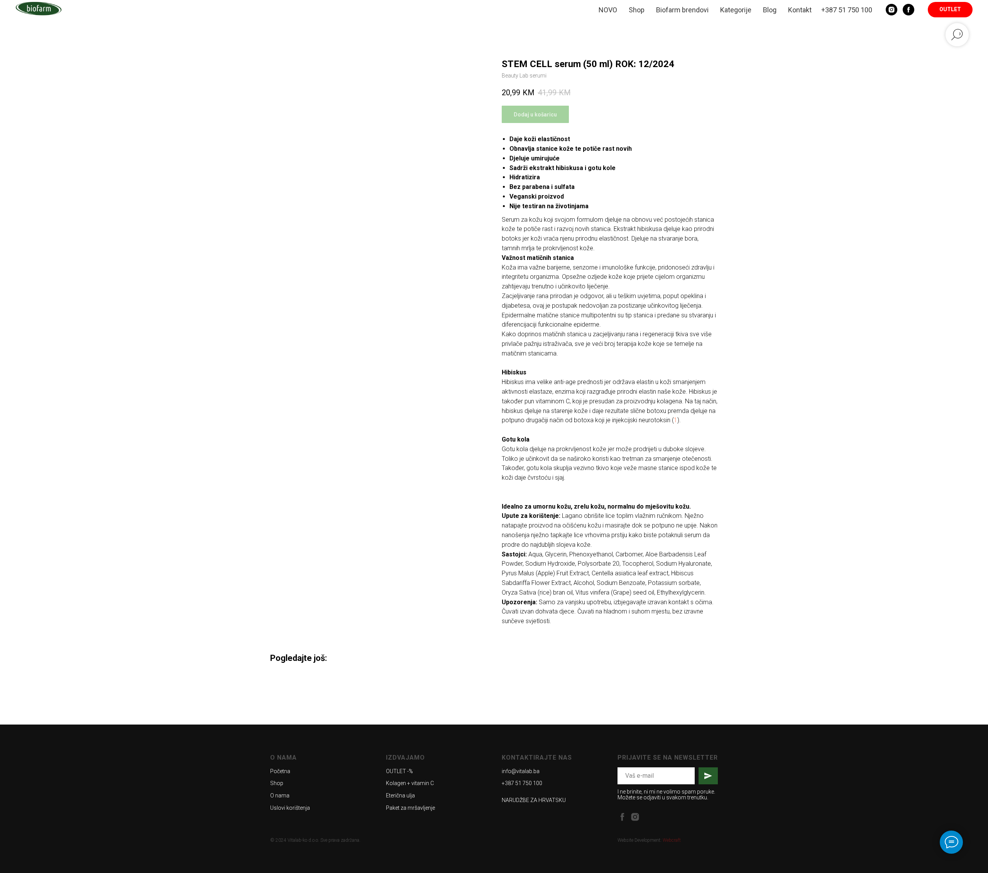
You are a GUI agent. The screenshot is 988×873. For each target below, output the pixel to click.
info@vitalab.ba (521, 771)
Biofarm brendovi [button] (682, 10)
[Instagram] (891, 9)
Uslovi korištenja (290, 808)
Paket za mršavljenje (410, 808)
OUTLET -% (399, 771)
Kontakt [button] (800, 10)
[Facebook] (908, 9)
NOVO (608, 10)
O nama (279, 795)
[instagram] (635, 817)
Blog (770, 10)
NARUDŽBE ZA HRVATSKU (534, 800)
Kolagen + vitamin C (410, 783)
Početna (280, 771)
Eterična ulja (400, 795)
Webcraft (672, 840)
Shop (637, 10)
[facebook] (622, 817)
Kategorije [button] (735, 10)
